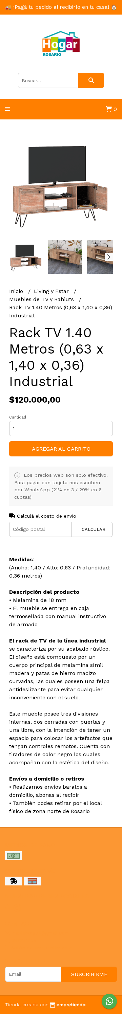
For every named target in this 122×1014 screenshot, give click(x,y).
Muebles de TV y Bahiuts (42, 299)
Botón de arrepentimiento (41, 947)
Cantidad (17, 417)
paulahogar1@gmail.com (40, 933)
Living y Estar (52, 291)
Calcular (93, 529)
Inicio (17, 291)
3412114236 (24, 940)
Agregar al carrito (61, 449)
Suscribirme (89, 974)
